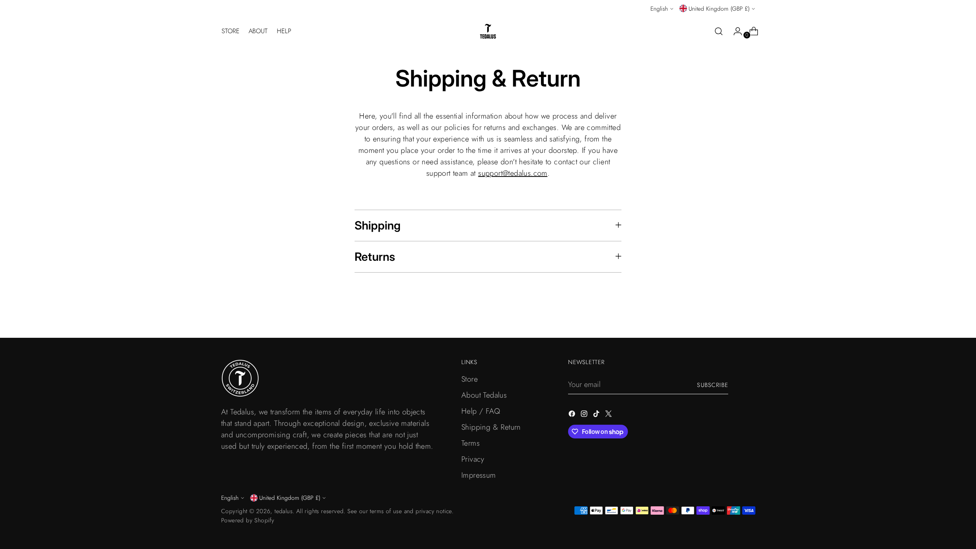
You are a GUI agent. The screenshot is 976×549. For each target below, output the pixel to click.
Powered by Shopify (247, 520)
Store (469, 379)
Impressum (478, 475)
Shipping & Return (491, 427)
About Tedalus (484, 395)
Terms (470, 443)
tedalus (283, 511)
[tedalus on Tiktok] (597, 415)
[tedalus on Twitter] (609, 415)
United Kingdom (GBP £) (719, 8)
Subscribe (712, 384)
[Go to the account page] (734, 31)
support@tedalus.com (512, 173)
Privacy (473, 459)
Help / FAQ (480, 411)
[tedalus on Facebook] (572, 415)
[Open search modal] (718, 31)
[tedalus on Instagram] (584, 415)
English (659, 8)
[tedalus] (488, 31)
